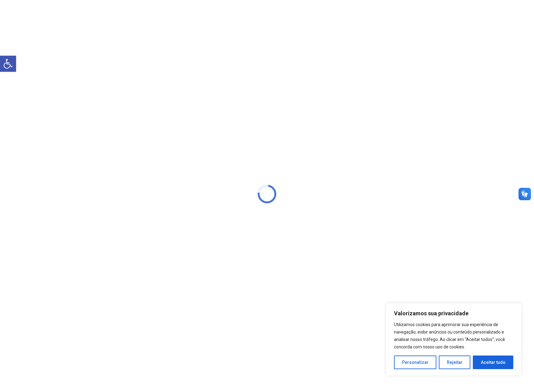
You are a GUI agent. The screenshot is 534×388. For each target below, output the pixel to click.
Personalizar (415, 362)
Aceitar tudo (493, 362)
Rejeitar (455, 362)
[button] (8, 64)
